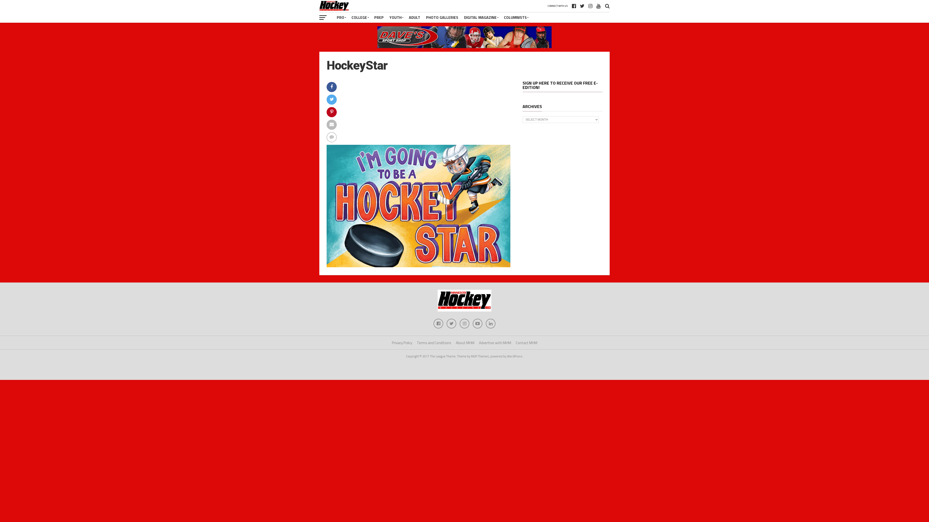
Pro (340, 17)
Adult (414, 17)
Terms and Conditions (434, 343)
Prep (379, 17)
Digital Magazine (480, 17)
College (359, 17)
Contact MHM (526, 343)
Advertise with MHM (495, 343)
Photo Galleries (442, 17)
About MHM (465, 343)
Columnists (515, 17)
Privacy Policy (402, 343)
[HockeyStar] (418, 266)
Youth (396, 17)
